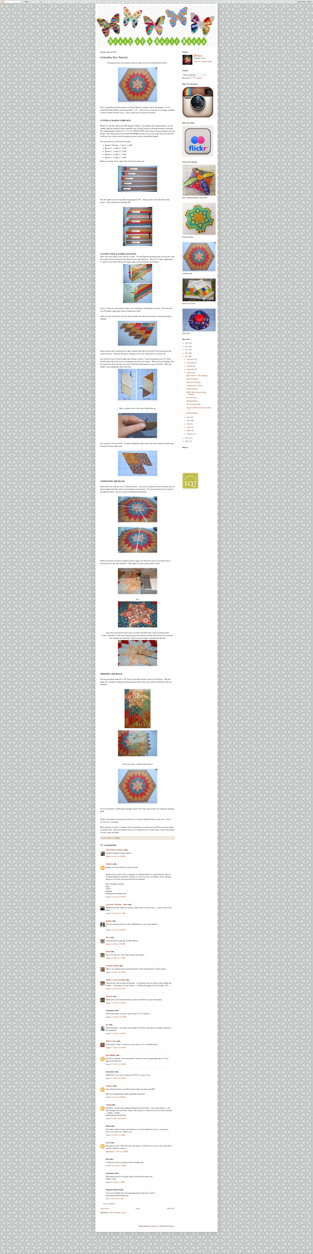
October (190, 366)
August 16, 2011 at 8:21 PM (115, 972)
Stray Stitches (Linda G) (115, 849)
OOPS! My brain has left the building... (196, 393)
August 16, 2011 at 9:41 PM (115, 988)
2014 (187, 346)
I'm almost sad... (192, 397)
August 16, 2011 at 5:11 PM (115, 913)
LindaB (108, 1104)
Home (138, 1208)
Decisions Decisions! (193, 382)
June (188, 420)
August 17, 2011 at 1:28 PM (115, 1033)
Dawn (108, 937)
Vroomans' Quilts (112, 965)
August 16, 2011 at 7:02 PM (115, 944)
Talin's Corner (111, 1041)
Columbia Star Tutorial (194, 385)
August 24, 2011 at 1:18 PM (115, 1135)
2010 (187, 438)
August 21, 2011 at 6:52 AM (115, 1078)
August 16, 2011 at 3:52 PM (115, 897)
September (191, 369)
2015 (187, 343)
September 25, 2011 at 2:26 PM (117, 1151)
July (188, 417)
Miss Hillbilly (111, 1055)
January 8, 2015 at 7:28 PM (115, 1182)
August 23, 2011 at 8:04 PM (115, 1097)
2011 (187, 356)
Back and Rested (192, 379)
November (191, 363)
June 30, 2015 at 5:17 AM (115, 1198)
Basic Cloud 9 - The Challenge (197, 375)
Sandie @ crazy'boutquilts (115, 980)
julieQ (108, 951)
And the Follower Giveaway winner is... (198, 408)
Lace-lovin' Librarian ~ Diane (117, 904)
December (190, 359)
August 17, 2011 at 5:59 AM (115, 1003)
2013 (187, 350)
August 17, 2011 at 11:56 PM (116, 1064)
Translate (199, 78)
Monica (199, 56)
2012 (187, 353)
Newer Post (105, 1208)
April (189, 427)
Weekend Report (192, 389)
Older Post (170, 1208)
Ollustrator (155, 1226)
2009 (187, 441)
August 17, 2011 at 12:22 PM (116, 1017)
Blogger (171, 1226)
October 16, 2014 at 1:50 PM (116, 1165)
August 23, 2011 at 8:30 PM (115, 1118)
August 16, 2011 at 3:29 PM (115, 856)
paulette (109, 921)
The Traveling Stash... (194, 404)
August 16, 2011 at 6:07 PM (115, 930)
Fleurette (109, 996)
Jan (107, 1024)
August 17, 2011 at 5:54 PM (115, 1047)
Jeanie (108, 1142)
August (189, 372)
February (190, 434)
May (188, 424)
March (189, 430)
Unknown (109, 864)
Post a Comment (109, 1203)
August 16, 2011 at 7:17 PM (115, 958)
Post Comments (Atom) (118, 1212)
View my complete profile (203, 61)
